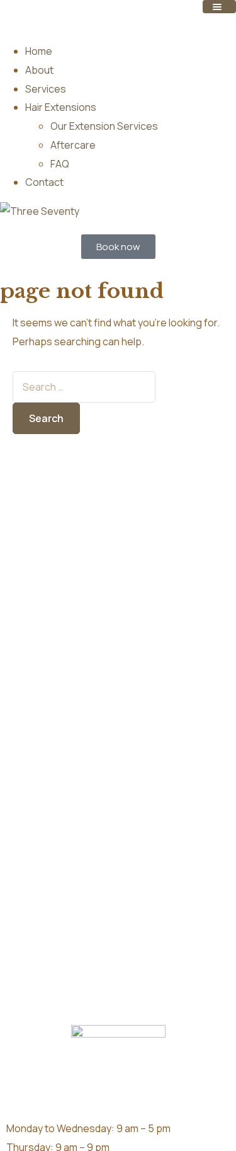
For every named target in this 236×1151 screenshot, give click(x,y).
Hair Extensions (60, 107)
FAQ (59, 164)
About (39, 70)
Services (45, 89)
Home (38, 51)
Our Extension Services (104, 126)
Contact (44, 182)
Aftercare (73, 145)
